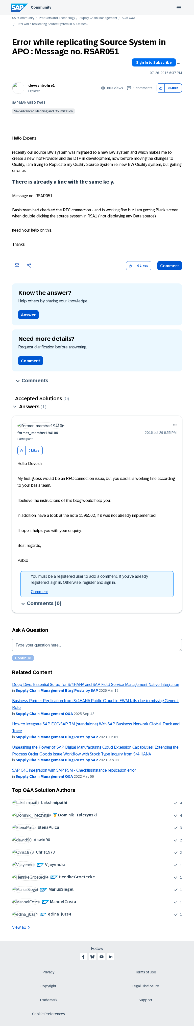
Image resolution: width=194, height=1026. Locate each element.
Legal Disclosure (145, 986)
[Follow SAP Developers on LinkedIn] (111, 957)
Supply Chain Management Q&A (44, 714)
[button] (161, 88)
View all (19, 927)
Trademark (48, 1000)
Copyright (48, 986)
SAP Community (23, 18)
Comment (169, 266)
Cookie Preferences (48, 1014)
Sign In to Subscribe (154, 62)
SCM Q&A (128, 18)
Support (145, 1000)
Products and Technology (57, 18)
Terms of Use (145, 972)
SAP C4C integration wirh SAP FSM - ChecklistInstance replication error (74, 770)
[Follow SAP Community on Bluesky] (92, 957)
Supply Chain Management (98, 18)
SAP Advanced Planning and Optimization (43, 111)
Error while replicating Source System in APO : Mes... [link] (52, 24)
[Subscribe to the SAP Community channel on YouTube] (102, 957)
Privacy (48, 972)
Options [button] (179, 63)
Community (41, 7)
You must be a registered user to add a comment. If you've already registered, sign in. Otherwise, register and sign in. (89, 579)
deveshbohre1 (41, 85)
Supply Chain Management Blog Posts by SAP (57, 690)
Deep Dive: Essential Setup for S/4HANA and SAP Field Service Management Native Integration (95, 684)
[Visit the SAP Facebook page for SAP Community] (83, 957)
